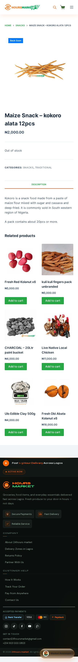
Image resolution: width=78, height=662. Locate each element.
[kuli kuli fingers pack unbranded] (57, 259)
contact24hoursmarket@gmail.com (22, 638)
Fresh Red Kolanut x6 (20, 282)
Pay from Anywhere (16, 593)
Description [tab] (39, 184)
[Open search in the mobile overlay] (55, 7)
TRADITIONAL (43, 167)
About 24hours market (18, 542)
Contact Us (12, 600)
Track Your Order (15, 586)
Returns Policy (13, 555)
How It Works (13, 579)
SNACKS (28, 167)
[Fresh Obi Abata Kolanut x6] (57, 391)
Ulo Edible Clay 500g (20, 413)
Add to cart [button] (15, 300)
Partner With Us (14, 562)
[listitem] (6, 626)
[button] (57, 653)
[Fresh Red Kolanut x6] (20, 259)
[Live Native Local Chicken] (57, 325)
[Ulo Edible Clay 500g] (20, 391)
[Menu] (71, 7)
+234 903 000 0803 (14, 643)
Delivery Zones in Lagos (19, 548)
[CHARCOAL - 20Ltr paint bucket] (20, 325)
